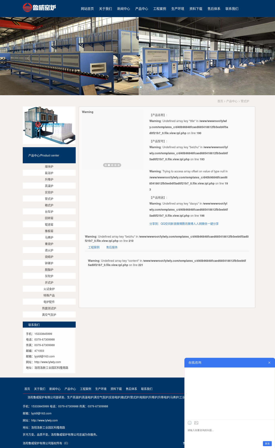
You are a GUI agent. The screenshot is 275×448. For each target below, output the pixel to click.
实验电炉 (114, 397)
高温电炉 (87, 397)
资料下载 (195, 8)
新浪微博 (176, 223)
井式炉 (49, 282)
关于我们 (105, 8)
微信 (204, 223)
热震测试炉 (49, 308)
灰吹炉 (49, 276)
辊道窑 (49, 224)
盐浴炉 (49, 173)
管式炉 (49, 199)
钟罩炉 (49, 263)
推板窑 (49, 231)
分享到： (155, 223)
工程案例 (159, 8)
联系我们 (231, 8)
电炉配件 (49, 302)
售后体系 (214, 8)
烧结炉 (49, 257)
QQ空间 (166, 223)
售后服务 (112, 247)
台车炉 (49, 211)
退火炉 (49, 250)
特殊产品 (49, 295)
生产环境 (177, 8)
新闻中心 (123, 8)
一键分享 (213, 223)
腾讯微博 (187, 223)
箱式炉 (49, 205)
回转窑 (49, 218)
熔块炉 (49, 166)
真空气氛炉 (49, 314)
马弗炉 (49, 237)
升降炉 (49, 179)
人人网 (197, 223)
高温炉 (49, 186)
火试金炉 (49, 289)
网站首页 (87, 8)
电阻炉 (144, 397)
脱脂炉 (49, 269)
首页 (220, 101)
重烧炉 (49, 244)
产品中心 (141, 8)
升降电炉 (163, 397)
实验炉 (49, 192)
